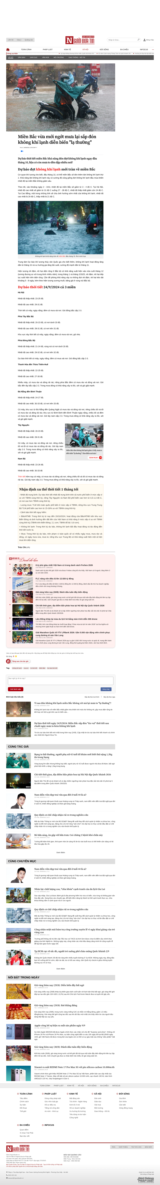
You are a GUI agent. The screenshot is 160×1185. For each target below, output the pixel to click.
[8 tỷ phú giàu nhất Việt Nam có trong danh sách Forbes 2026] (23, 570)
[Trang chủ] (80, 40)
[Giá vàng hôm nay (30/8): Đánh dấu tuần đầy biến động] (23, 597)
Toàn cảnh (26, 50)
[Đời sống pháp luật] (129, 1180)
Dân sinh (21, 57)
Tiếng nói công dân (52, 1108)
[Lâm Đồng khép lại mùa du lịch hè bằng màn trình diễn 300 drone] (23, 624)
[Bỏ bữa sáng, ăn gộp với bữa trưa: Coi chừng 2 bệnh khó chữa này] (18, 841)
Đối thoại (23, 1108)
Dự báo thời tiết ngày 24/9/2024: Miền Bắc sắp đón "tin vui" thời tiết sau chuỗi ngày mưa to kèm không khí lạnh (71, 724)
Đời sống (104, 50)
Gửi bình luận (15, 689)
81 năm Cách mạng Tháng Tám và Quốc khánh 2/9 (96, 53)
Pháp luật (48, 50)
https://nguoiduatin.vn (13, 1155)
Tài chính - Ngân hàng (78, 1102)
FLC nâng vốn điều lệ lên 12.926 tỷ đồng (55, 579)
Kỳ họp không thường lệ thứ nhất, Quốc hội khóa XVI (58, 53)
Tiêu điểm (23, 1098)
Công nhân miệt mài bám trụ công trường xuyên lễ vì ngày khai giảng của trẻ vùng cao (74, 931)
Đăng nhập (106, 689)
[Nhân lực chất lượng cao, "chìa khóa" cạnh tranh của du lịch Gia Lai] (18, 895)
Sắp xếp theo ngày (109, 697)
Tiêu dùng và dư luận (77, 1114)
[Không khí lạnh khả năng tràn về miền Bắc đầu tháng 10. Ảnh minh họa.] (60, 227)
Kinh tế (67, 50)
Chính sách (24, 1102)
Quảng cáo (29, 40)
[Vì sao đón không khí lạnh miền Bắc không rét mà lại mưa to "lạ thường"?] (18, 709)
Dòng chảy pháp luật (53, 1098)
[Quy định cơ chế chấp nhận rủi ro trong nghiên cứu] (18, 821)
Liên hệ (10, 40)
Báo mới (148, 1147)
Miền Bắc (42, 668)
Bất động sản (74, 1098)
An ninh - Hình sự (51, 1111)
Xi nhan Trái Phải (26, 1133)
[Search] (138, 40)
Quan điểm (24, 1130)
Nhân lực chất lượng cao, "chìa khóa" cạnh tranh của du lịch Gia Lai (69, 889)
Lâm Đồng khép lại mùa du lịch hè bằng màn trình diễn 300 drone (66, 619)
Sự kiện (23, 1105)
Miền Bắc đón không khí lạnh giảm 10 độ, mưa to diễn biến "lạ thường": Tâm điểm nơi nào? (84, 452)
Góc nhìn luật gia (51, 1102)
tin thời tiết (34, 668)
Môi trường (59, 57)
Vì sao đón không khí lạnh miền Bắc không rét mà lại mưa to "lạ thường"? (72, 703)
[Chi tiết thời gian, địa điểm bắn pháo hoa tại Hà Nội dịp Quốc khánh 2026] (23, 610)
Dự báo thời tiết (30, 287)
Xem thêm (60, 853)
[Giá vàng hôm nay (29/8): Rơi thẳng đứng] (18, 1011)
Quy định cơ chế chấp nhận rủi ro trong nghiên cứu (61, 814)
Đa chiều (124, 50)
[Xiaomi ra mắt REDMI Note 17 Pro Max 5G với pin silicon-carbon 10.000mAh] (18, 1073)
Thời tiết (21, 476)
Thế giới (23, 1111)
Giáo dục (33, 57)
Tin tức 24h (136, 1147)
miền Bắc (62, 256)
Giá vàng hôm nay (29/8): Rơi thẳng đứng (55, 1005)
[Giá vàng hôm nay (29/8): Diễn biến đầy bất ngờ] (18, 991)
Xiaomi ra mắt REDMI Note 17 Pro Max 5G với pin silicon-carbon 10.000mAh (74, 1067)
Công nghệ (73, 1118)
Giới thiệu (123, 1147)
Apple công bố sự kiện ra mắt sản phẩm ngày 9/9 (59, 1025)
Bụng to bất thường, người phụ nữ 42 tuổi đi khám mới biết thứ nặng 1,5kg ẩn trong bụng (73, 756)
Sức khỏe (123, 1102)
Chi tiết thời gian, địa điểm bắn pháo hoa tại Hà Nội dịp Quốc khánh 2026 (70, 605)
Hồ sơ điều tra (50, 1105)
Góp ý (19, 40)
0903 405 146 (12, 1175)
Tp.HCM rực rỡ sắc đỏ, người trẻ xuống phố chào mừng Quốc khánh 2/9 (71, 951)
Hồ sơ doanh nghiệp (77, 1108)
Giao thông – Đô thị (77, 57)
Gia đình (122, 1098)
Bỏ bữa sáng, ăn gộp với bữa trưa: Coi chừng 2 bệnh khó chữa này (68, 835)
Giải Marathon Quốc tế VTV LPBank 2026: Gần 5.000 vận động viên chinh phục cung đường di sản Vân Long (73, 633)
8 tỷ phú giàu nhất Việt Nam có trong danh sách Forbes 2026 (64, 565)
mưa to (26, 668)
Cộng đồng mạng (126, 1108)
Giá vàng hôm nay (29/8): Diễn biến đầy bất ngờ (59, 985)
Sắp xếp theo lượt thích (92, 697)
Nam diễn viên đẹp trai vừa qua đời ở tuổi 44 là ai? (60, 794)
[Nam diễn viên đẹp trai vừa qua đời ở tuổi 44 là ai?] (18, 801)
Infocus (144, 50)
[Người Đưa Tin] (49, 1148)
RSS (113, 1147)
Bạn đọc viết (25, 1136)
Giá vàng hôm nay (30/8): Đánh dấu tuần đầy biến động (62, 592)
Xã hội (85, 50)
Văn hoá (45, 57)
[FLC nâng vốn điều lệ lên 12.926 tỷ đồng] (23, 583)
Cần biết (122, 1105)
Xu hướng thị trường (77, 1111)
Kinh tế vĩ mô (74, 1105)
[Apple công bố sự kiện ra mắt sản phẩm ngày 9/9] (18, 1031)
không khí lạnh (48, 169)
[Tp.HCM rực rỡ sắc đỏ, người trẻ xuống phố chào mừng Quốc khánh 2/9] (18, 957)
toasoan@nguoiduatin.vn (16, 1178)
